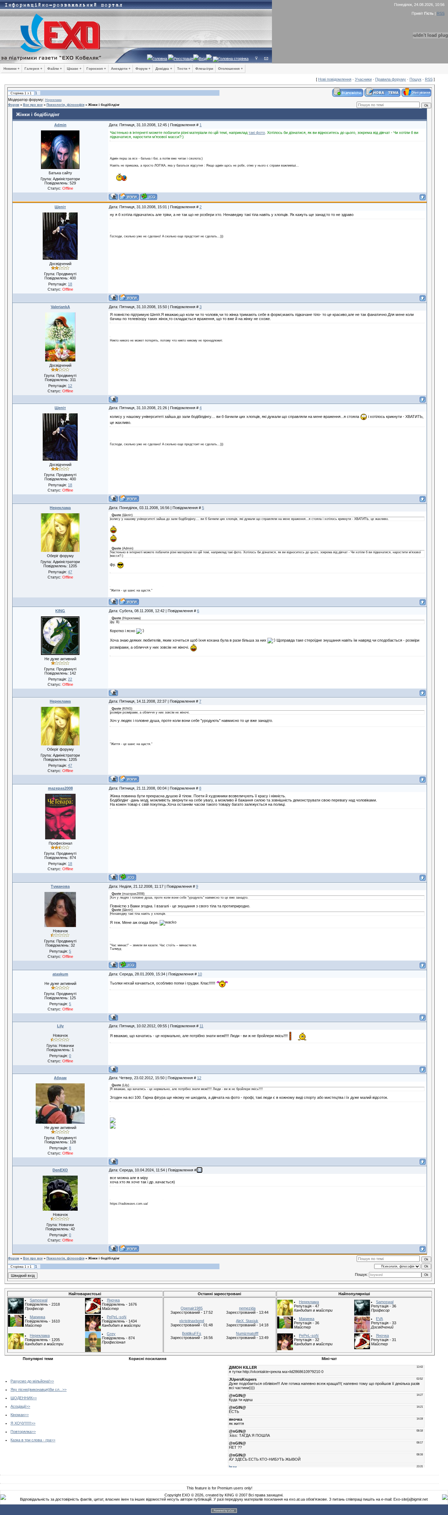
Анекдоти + (121, 68)
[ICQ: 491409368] (148, 196)
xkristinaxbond (191, 1321)
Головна (160, 58)
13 (199, 1170)
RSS (440, 13)
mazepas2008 (60, 788)
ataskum (60, 974)
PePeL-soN (116, 1317)
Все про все (33, 105)
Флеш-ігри (204, 68)
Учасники (363, 79)
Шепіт (60, 207)
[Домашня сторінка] (129, 196)
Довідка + (163, 68)
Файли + (54, 68)
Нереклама (53, 100)
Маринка (37, 1317)
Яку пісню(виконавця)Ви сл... (36, 1389)
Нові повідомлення (334, 79)
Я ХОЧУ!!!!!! (20, 1423)
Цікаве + (74, 68)
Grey (111, 1334)
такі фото (256, 132)
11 (201, 1026)
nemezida (247, 1308)
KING (60, 611)
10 (200, 974)
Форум (13, 105)
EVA (379, 1319)
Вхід (202, 58)
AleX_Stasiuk (247, 1321)
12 (199, 1078)
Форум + (142, 68)
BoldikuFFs (191, 1333)
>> (52, 1381)
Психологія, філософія (65, 105)
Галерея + (33, 68)
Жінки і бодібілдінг (104, 105)
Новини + (12, 68)
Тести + (183, 68)
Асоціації (18, 1406)
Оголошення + (230, 68)
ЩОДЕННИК (21, 1398)
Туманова (60, 886)
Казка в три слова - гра (30, 1440)
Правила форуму (390, 79)
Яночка (113, 1300)
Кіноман (17, 1415)
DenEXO (60, 1170)
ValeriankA (60, 307)
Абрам (60, 1078)
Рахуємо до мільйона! (30, 1381)
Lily (60, 1026)
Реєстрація (183, 58)
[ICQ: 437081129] (127, 964)
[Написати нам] (266, 58)
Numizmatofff (247, 1333)
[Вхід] (256, 58)
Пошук (415, 79)
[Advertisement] (130, 1413)
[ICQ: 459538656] (127, 877)
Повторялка (20, 1431)
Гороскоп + (96, 68)
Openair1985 (192, 1308)
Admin (60, 125)
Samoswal (38, 1300)
